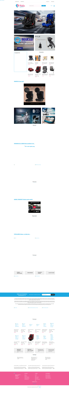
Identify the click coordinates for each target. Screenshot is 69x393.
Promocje (20, 9)
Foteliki (27, 9)
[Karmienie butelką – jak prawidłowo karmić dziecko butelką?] (20, 361)
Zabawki (34, 9)
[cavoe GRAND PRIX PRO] (34, 94)
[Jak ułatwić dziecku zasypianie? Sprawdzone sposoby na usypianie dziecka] (48, 361)
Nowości (41, 9)
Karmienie (37, 9)
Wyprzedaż (16, 9)
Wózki (30, 9)
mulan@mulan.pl (17, 377)
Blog (35, 380)
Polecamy (49, 9)
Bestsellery (45, 9)
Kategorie (23, 9)
